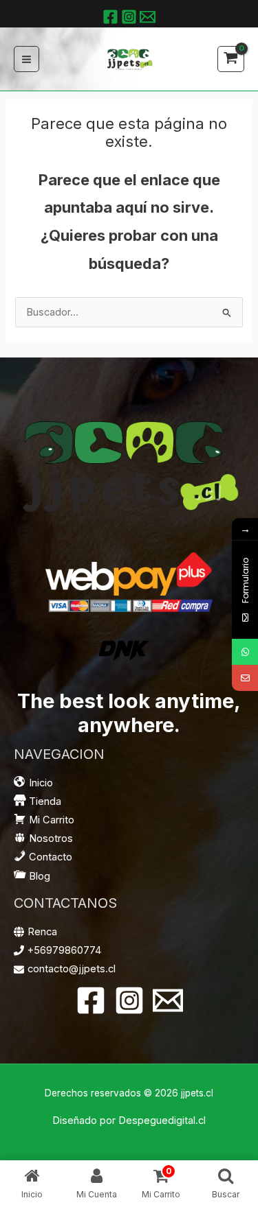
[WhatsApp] (245, 652)
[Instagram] (129, 17)
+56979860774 (64, 950)
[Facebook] (110, 17)
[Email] (245, 678)
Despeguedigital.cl (162, 1120)
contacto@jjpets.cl (72, 969)
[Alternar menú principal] (26, 58)
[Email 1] (147, 17)
